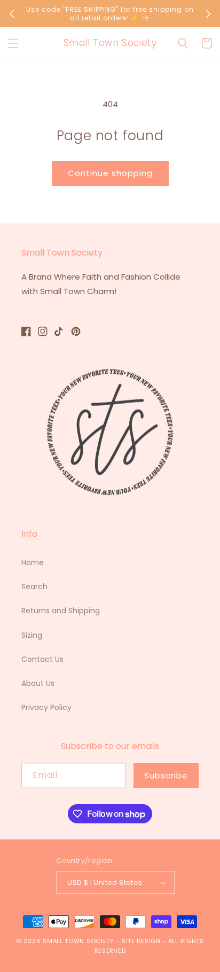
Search (34, 586)
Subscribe (166, 775)
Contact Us (42, 659)
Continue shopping (110, 173)
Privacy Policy (46, 707)
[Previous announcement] (11, 14)
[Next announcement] (208, 14)
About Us (37, 683)
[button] (13, 43)
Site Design (141, 941)
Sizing (31, 635)
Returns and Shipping (60, 610)
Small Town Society (78, 941)
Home (32, 562)
